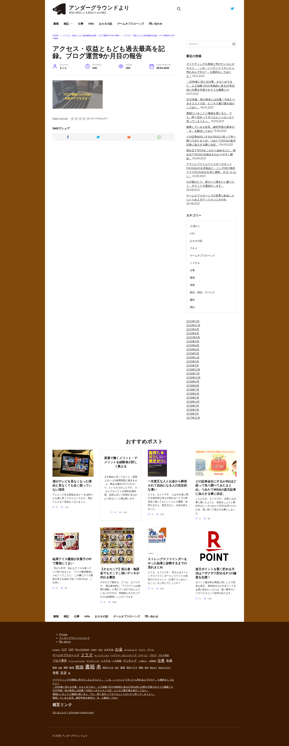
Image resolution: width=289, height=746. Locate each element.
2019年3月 (192, 361)
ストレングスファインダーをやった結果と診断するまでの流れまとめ (167, 563)
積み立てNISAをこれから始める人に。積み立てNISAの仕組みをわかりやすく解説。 (211, 154)
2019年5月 (192, 353)
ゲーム (150, 649)
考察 (192, 285)
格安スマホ (108, 667)
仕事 (80, 23)
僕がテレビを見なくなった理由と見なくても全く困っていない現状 (72, 485)
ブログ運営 (60, 660)
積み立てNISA (165, 668)
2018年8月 (192, 385)
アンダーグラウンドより (99, 7)
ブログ (153, 655)
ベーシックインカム (76, 661)
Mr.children (82, 649)
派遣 (122, 667)
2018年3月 (192, 405)
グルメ (193, 248)
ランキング (129, 660)
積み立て (153, 668)
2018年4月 (193, 401)
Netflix (94, 650)
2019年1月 (192, 365)
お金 (119, 649)
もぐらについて (130, 650)
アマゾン (142, 650)
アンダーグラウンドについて (74, 638)
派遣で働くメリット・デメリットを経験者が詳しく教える (120, 462)
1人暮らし (195, 226)
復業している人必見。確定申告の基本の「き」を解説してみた (85, 697)
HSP (71, 649)
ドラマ (87, 654)
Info (91, 23)
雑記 (66, 23)
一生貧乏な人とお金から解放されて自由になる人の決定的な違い (167, 485)
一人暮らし (142, 661)
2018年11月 (193, 373)
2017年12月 (193, 417)
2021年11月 (193, 321)
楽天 (117, 668)
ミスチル (195, 262)
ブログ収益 (163, 655)
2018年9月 (192, 381)
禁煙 (146, 668)
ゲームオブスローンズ (130, 23)
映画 (80, 666)
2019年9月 (192, 341)
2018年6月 (192, 393)
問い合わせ (155, 23)
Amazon (56, 650)
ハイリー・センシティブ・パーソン (129, 655)
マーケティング (92, 661)
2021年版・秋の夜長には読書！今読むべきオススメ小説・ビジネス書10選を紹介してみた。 (210, 103)
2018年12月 (193, 369)
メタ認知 (117, 660)
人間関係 (152, 661)
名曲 (169, 660)
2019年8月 (192, 345)
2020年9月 (193, 337)
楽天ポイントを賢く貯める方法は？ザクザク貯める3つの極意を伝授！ (216, 573)
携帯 (66, 667)
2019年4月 (193, 357)
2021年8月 (192, 333)
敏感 (71, 667)
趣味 (192, 299)
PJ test (63, 634)
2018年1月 (192, 413)
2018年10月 (193, 377)
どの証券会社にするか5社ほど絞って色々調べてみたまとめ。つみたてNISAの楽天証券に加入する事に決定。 (211, 140)
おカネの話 (105, 23)
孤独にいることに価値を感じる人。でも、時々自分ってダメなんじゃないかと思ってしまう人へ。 (210, 117)
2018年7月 (192, 389)
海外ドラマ (131, 667)
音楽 (63, 673)
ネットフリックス (101, 655)
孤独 (55, 667)
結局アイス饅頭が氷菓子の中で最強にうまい (72, 561)
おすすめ (109, 649)
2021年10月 (193, 325)
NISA (100, 650)
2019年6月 (192, 349)
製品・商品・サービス (202, 292)
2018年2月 (192, 409)
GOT (64, 649)
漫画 (141, 667)
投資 (60, 668)
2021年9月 (192, 329)
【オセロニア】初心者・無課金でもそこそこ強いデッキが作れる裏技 (119, 573)
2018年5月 (192, 397)
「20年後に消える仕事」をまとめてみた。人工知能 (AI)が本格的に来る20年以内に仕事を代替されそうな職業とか (210, 85)
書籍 (56, 23)
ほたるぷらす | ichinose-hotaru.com (73, 712)
